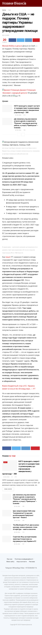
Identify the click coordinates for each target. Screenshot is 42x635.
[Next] (23, 134)
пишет (8, 257)
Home (4, 10)
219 (24, 115)
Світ (9, 10)
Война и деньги (15, 46)
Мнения (5, 46)
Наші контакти (22, 561)
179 (23, 532)
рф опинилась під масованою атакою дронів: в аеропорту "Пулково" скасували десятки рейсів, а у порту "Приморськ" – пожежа (26, 123)
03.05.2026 (18, 115)
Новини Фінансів (14, 3)
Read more (8, 489)
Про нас (9, 559)
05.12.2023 (5, 35)
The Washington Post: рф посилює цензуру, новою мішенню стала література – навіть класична (26, 527)
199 (24, 130)
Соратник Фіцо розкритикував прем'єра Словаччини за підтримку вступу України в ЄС (25, 539)
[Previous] (19, 134)
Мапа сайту (10, 561)
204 (23, 520)
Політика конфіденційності (24, 559)
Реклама (32, 561)
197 (23, 544)
